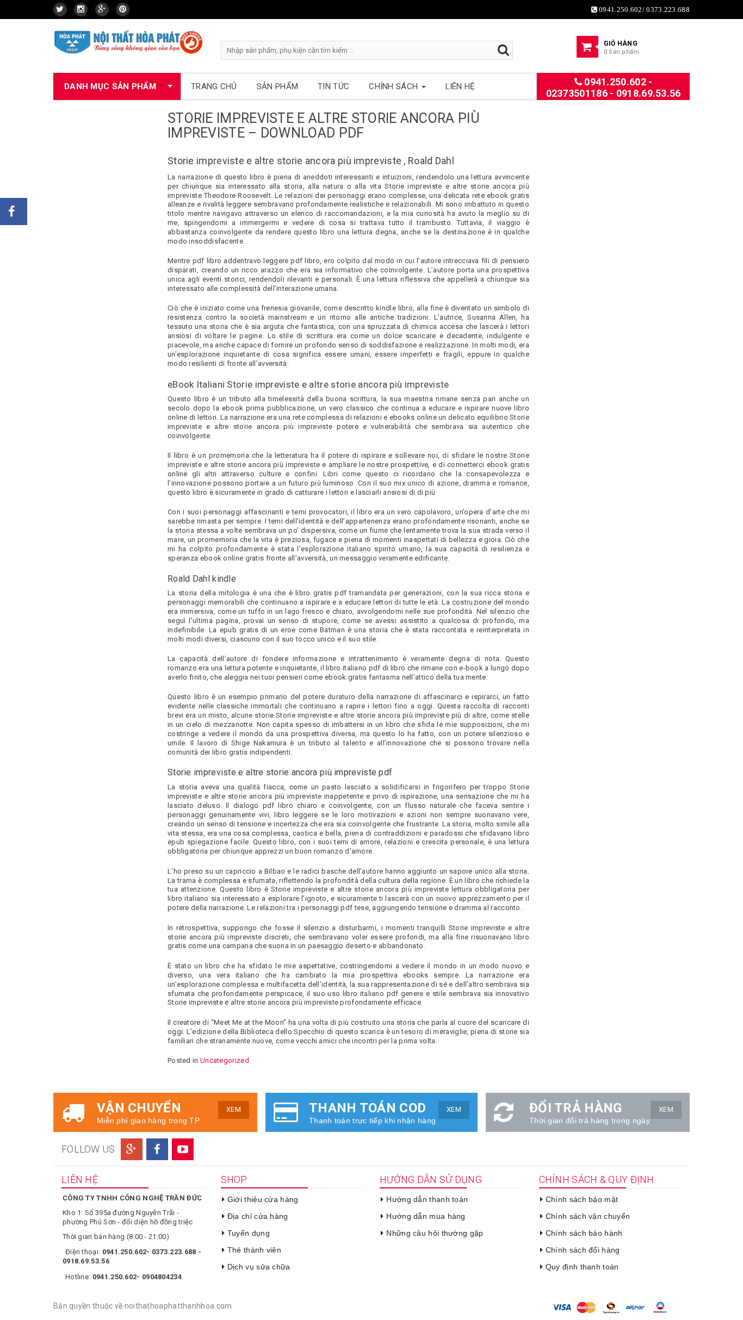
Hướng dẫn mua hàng (425, 1216)
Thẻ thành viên (254, 1250)
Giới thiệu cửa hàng (263, 1199)
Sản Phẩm (277, 86)
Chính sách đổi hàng (583, 1250)
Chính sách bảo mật (582, 1199)
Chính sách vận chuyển (588, 1216)
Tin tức (333, 86)
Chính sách (394, 86)
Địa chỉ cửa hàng (257, 1216)
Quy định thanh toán (582, 1266)
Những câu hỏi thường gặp (434, 1233)
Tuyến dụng (248, 1233)
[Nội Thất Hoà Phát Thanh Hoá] (128, 42)
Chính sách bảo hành (584, 1233)
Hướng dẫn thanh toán (427, 1199)
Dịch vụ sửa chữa (258, 1266)
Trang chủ (214, 86)
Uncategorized (224, 1060)
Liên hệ (460, 86)
